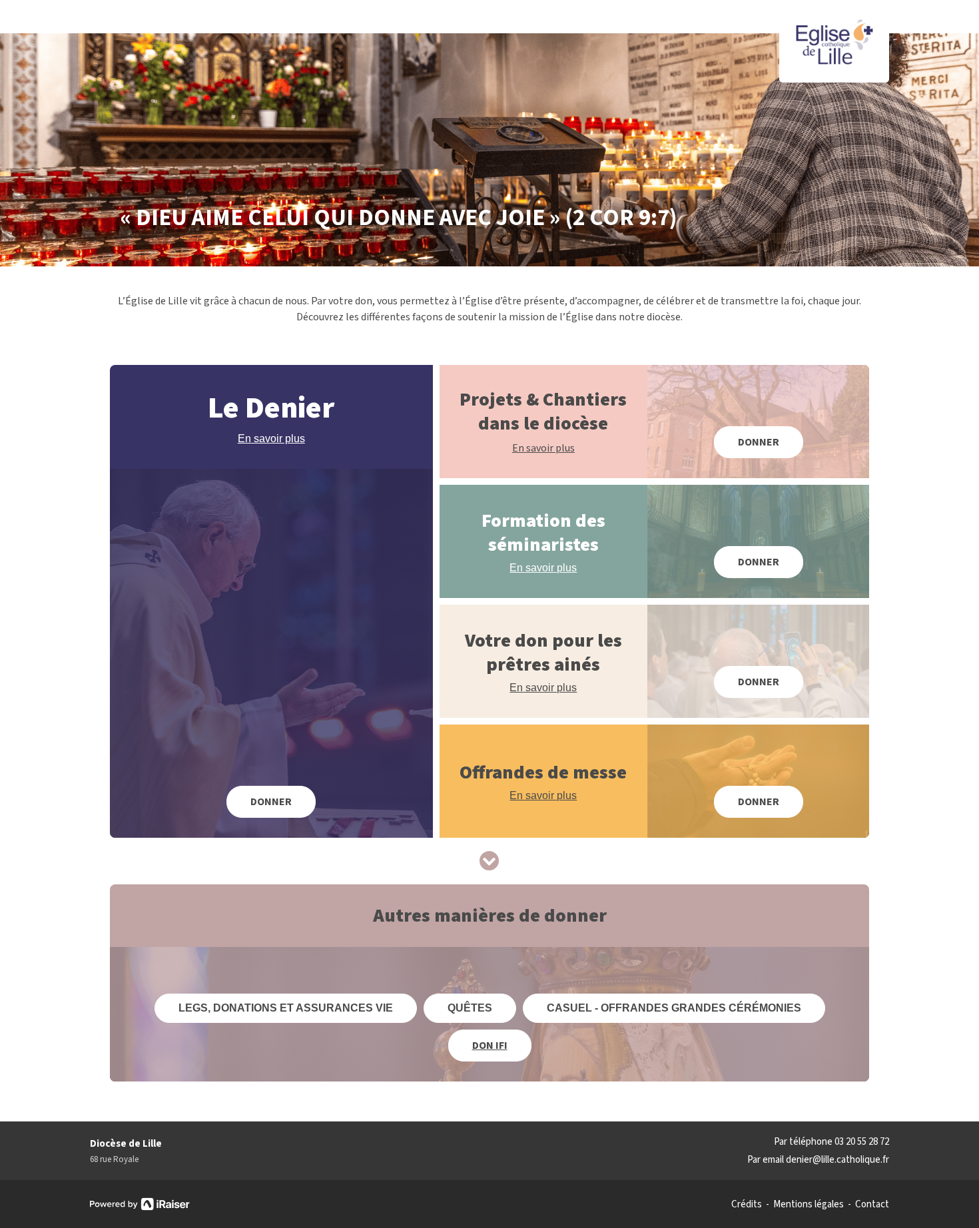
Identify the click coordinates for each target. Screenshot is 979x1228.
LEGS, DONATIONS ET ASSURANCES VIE (285, 1008)
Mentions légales (808, 1204)
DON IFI (489, 1045)
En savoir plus (271, 438)
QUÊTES (470, 1008)
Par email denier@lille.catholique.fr (818, 1160)
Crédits (746, 1204)
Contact (872, 1204)
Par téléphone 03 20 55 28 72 (831, 1142)
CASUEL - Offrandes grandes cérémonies (674, 1008)
